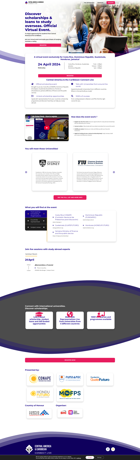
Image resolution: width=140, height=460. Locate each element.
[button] (26, 172)
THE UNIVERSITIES (89, 2)
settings (79, 458)
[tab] (36, 214)
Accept (90, 457)
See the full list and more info (70, 197)
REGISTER (111, 2)
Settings (99, 457)
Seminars (100, 2)
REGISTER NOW (70, 360)
